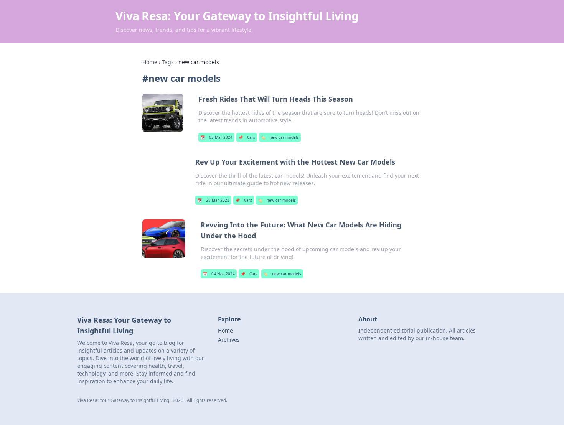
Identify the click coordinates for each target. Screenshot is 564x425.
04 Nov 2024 (219, 274)
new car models (280, 137)
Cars (246, 137)
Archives (229, 339)
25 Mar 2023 (213, 200)
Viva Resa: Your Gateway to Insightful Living (236, 16)
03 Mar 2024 (216, 137)
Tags (168, 62)
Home (149, 62)
